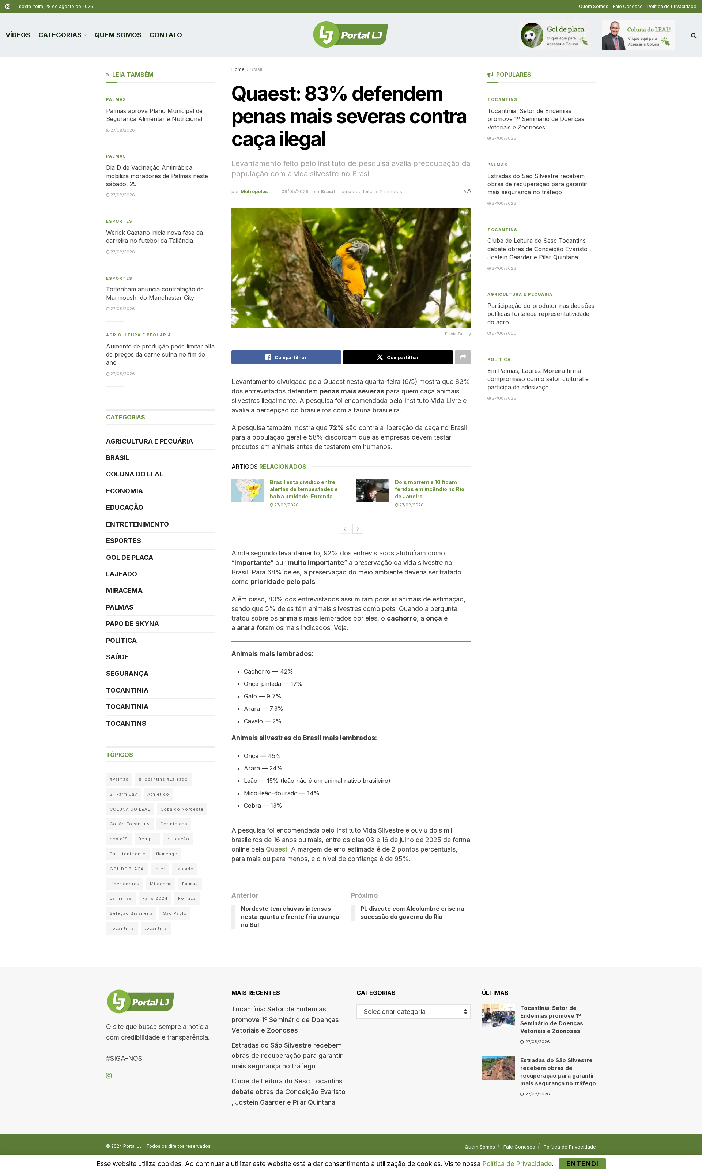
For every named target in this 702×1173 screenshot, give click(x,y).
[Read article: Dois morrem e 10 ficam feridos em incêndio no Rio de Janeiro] (372, 490)
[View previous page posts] (344, 529)
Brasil (256, 69)
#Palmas (119, 779)
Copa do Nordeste (182, 809)
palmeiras (121, 898)
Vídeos (17, 35)
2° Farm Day (123, 794)
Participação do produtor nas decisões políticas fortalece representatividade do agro (541, 314)
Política (121, 640)
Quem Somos (593, 6)
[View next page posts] (357, 529)
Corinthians (174, 823)
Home (238, 69)
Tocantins (126, 723)
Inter (159, 868)
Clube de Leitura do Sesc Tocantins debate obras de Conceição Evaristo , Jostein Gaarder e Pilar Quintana (539, 249)
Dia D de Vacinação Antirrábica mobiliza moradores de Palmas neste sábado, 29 (157, 176)
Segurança (127, 673)
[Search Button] (694, 35)
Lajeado (121, 574)
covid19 (119, 838)
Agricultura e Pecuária (138, 334)
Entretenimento (137, 524)
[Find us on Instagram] (7, 7)
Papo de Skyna (132, 623)
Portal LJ (132, 1146)
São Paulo (175, 913)
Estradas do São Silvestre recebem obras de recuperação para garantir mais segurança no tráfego (537, 184)
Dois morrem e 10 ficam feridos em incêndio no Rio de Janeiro (429, 489)
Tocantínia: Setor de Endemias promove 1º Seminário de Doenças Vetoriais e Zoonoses (535, 119)
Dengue (147, 838)
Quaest (276, 849)
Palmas (116, 99)
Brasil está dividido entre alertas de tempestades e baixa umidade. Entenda (304, 489)
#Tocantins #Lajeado (163, 779)
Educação (124, 507)
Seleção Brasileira (131, 913)
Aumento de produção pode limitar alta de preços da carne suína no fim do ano (160, 354)
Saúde (117, 657)
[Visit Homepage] (350, 35)
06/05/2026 (295, 191)
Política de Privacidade (672, 6)
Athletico (158, 794)
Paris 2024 (155, 898)
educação (177, 838)
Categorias (60, 35)
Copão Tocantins (130, 823)
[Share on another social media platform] (463, 357)
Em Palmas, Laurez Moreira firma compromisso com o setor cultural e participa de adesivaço (538, 379)
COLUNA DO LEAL (134, 474)
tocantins (155, 928)
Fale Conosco (628, 6)
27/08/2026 (286, 505)
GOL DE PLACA (129, 557)
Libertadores (125, 883)
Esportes (119, 221)
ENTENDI (582, 1164)
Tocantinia (127, 690)
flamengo (167, 853)
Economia (124, 491)
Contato (166, 35)
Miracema (124, 590)
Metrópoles (254, 191)
